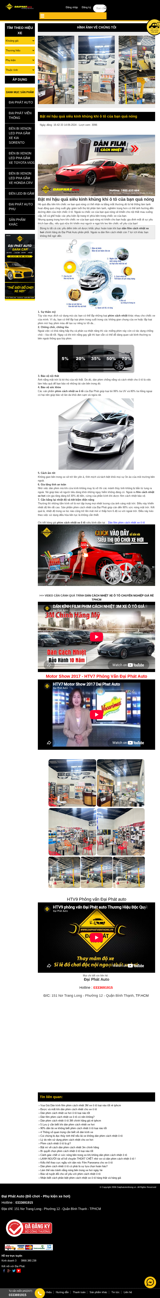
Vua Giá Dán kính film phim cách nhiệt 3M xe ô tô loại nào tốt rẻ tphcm (80, 1105)
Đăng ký (86, 7)
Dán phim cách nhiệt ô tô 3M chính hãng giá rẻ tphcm (70, 1120)
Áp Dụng (19, 79)
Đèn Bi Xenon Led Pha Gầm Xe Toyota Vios (22, 158)
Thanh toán (79, 1292)
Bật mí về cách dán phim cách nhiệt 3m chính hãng (69, 1147)
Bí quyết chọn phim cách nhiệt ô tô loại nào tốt (66, 1151)
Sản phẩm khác (98, 1292)
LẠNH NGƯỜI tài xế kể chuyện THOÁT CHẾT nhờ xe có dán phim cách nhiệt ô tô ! (88, 1158)
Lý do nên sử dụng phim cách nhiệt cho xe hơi (66, 1139)
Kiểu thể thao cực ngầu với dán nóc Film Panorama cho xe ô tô (76, 1162)
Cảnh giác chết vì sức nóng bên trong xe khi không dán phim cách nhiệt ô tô (83, 1155)
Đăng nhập (72, 7)
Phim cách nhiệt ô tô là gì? (55, 1143)
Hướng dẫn (62, 1292)
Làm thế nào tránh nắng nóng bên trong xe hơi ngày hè (71, 1170)
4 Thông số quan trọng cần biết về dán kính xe (66, 1132)
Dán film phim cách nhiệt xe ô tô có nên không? (67, 1116)
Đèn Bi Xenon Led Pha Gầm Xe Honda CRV (21, 178)
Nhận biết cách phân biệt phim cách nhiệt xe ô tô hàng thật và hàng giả (80, 1177)
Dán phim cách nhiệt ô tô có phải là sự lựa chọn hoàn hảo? (74, 1166)
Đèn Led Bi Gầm (21, 193)
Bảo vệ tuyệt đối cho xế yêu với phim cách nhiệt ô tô (70, 1173)
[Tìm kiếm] (105, 8)
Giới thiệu (46, 1292)
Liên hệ (128, 1292)
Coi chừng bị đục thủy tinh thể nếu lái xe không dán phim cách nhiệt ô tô (81, 1135)
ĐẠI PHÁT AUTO (21, 102)
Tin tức (115, 1292)
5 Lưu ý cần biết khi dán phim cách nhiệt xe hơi (67, 1124)
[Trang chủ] (20, 7)
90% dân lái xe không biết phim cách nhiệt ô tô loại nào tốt (73, 1128)
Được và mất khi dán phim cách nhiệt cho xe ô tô (68, 1109)
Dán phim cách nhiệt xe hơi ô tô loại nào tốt (65, 1113)
